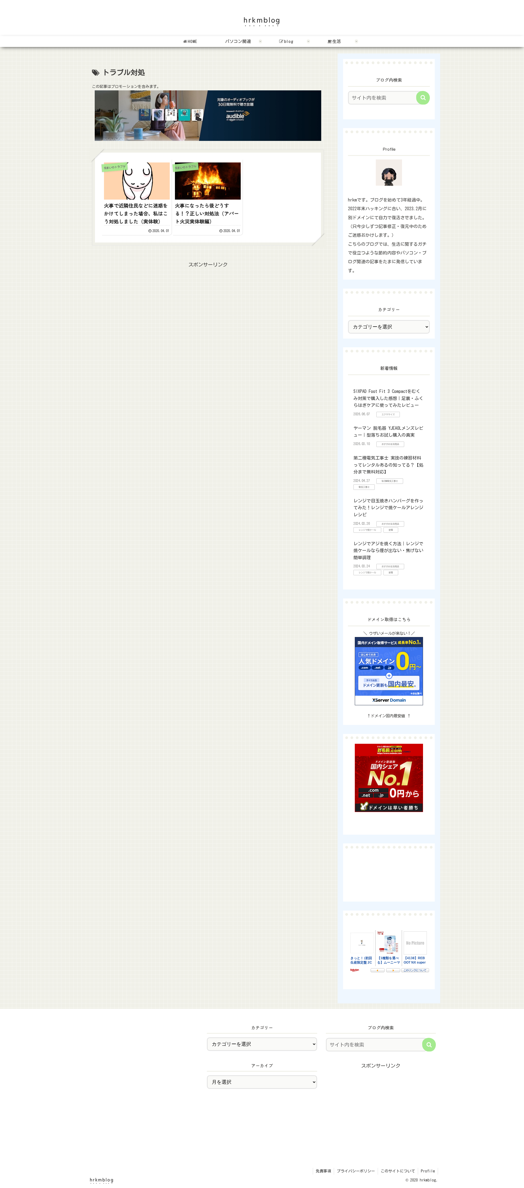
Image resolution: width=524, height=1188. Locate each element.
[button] (423, 98)
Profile (428, 1171)
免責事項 (323, 1171)
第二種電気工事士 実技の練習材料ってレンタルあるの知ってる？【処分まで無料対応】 (388, 465)
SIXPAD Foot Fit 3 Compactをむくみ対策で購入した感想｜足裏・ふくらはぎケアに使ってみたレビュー (388, 398)
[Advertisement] (208, 307)
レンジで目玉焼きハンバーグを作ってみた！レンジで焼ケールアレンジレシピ (388, 508)
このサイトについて (398, 1171)
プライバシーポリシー (356, 1171)
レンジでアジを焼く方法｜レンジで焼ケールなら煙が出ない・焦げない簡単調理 (388, 550)
